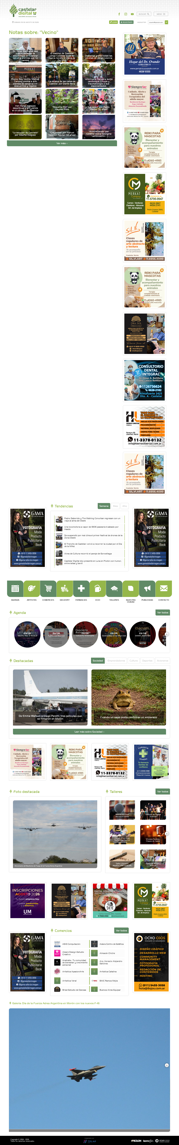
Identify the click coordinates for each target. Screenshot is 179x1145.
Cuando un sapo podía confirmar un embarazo (128, 717)
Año (124, 505)
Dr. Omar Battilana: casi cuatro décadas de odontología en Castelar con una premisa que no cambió (25, 56)
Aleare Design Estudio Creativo (73, 953)
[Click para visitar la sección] (15, 589)
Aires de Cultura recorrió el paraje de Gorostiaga (88, 553)
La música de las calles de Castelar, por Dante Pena (62, 82)
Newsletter (141, 22)
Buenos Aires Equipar (110, 989)
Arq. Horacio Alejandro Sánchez (111, 962)
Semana (104, 505)
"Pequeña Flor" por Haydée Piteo (62, 108)
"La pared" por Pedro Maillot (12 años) (99, 108)
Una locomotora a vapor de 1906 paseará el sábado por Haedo (91, 527)
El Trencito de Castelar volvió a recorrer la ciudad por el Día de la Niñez (93, 544)
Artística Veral (69, 980)
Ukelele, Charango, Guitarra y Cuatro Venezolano (122, 840)
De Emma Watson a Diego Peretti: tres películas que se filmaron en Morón (50, 717)
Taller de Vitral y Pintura (153, 864)
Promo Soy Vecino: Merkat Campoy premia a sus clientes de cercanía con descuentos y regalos (25, 82)
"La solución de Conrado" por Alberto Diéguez (25, 133)
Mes (115, 505)
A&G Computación (71, 944)
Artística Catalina (108, 971)
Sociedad (98, 660)
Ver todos (162, 612)
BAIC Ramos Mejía (109, 980)
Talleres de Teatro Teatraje (153, 815)
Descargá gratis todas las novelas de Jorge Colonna (98, 56)
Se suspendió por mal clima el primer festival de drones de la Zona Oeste (93, 536)
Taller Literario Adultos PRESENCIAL (122, 864)
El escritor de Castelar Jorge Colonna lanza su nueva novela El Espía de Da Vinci (62, 57)
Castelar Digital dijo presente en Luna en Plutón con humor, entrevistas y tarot (92, 561)
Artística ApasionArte (73, 971)
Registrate (127, 22)
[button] (167, 634)
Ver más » (62, 143)
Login (114, 22)
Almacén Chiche (107, 953)
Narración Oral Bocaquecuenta (122, 815)
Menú (159, 14)
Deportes (147, 660)
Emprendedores (116, 660)
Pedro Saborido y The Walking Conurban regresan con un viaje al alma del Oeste (92, 519)
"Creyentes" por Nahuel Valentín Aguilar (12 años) (62, 133)
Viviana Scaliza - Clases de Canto (153, 840)
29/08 (27, 634)
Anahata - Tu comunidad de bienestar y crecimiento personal (75, 962)
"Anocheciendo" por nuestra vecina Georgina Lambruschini (98, 133)
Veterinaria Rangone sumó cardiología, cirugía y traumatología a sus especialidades (99, 82)
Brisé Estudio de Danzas (74, 989)
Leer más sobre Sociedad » (89, 731)
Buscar (143, 14)
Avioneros (162, 660)
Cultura (134, 660)
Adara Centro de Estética (112, 944)
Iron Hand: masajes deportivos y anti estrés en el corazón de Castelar (25, 108)
